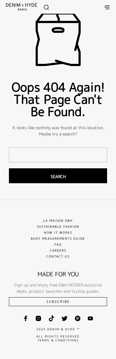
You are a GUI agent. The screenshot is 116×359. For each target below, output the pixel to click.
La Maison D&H (58, 220)
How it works (58, 232)
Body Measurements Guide (58, 238)
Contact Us (58, 256)
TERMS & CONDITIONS (58, 340)
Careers (58, 250)
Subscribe (58, 301)
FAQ (58, 244)
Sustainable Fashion (58, 226)
